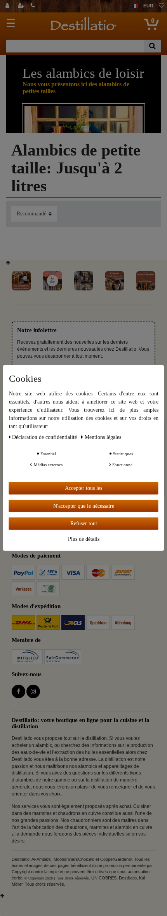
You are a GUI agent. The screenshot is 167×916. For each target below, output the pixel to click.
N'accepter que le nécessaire (83, 506)
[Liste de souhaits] (161, 6)
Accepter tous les (83, 488)
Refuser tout (83, 523)
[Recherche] (152, 46)
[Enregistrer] (21, 6)
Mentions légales (103, 437)
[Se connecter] (8, 6)
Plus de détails (83, 539)
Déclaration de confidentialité (45, 437)
